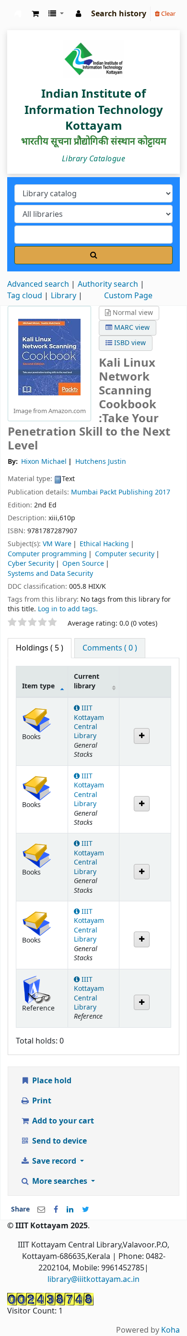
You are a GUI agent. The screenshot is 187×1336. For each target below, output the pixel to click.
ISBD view (129, 343)
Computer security (124, 554)
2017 (162, 492)
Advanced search (38, 284)
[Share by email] (41, 1210)
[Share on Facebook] (55, 1210)
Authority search (108, 284)
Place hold (50, 1081)
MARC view (131, 328)
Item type (38, 686)
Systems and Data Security (50, 574)
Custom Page (128, 296)
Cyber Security (31, 564)
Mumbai (84, 492)
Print (40, 1101)
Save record (54, 1161)
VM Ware (57, 544)
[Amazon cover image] (49, 356)
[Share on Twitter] (86, 1210)
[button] (35, 13)
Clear (167, 13)
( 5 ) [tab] (39, 648)
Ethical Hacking (104, 544)
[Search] (93, 255)
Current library (86, 681)
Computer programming (47, 554)
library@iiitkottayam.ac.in (93, 1279)
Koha (170, 1330)
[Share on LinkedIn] (70, 1210)
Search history (118, 14)
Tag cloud (24, 296)
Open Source (83, 564)
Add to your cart (62, 1121)
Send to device (58, 1141)
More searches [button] (59, 1181)
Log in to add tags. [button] (68, 609)
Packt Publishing (127, 492)
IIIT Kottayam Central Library (17, 14)
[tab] (109, 648)
